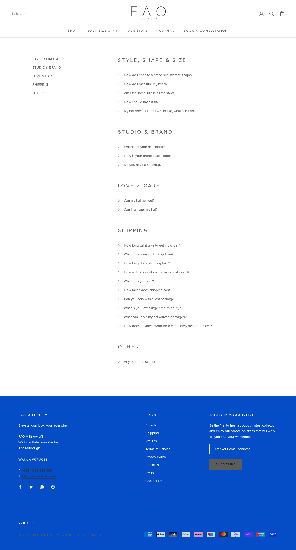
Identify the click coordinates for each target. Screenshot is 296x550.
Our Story (138, 30)
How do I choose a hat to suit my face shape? (158, 75)
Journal (166, 30)
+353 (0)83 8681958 (37, 470)
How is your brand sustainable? (147, 156)
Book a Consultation (206, 30)
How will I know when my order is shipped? (156, 272)
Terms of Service (157, 449)
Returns (151, 441)
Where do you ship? (139, 281)
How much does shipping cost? (147, 290)
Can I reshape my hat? (140, 210)
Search (150, 425)
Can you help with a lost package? (149, 299)
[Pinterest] (53, 487)
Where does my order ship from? (148, 254)
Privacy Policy (155, 457)
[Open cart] (282, 13)
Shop (73, 30)
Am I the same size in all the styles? (150, 93)
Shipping (152, 433)
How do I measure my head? (145, 84)
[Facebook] (20, 487)
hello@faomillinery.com (39, 476)
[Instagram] (42, 487)
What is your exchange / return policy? (152, 308)
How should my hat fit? (141, 102)
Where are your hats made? (144, 147)
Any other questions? (139, 362)
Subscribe (226, 464)
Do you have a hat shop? (142, 165)
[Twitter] (31, 487)
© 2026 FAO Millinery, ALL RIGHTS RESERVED (59, 535)
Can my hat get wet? (139, 201)
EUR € (17, 14)
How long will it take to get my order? (152, 245)
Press (149, 473)
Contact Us (153, 481)
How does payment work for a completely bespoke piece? (168, 326)
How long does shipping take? (147, 263)
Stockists (152, 465)
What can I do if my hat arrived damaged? (155, 317)
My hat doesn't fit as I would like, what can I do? (159, 111)
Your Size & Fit (103, 30)
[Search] (271, 13)
